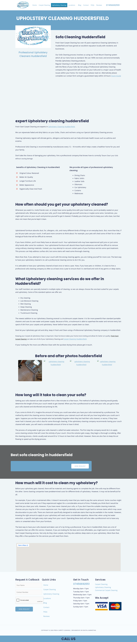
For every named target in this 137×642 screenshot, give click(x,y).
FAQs (92, 5)
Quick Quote (116, 76)
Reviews (99, 5)
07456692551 (113, 5)
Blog (79, 5)
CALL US (68, 638)
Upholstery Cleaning (59, 5)
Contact (86, 5)
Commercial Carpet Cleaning (106, 590)
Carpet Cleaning (44, 5)
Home (34, 5)
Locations (71, 5)
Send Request (24, 609)
